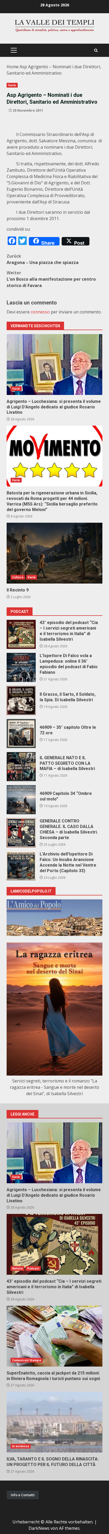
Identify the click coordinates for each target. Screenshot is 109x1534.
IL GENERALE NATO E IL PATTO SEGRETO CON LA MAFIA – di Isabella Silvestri (21, 766)
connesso (40, 312)
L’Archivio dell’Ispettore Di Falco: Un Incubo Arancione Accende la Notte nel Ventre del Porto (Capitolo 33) (21, 865)
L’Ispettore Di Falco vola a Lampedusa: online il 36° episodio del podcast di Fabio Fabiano (21, 667)
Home (13, 67)
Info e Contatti (23, 1494)
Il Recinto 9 (54, 553)
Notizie (17, 1268)
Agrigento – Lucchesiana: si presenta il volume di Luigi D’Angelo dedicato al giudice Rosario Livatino (54, 364)
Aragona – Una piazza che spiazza (43, 259)
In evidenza (20, 1446)
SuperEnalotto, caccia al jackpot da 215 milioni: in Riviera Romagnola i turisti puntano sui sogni (54, 1336)
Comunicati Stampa (26, 1360)
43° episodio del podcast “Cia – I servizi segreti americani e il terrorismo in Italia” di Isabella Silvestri (21, 634)
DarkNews (39, 1528)
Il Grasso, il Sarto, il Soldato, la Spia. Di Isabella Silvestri (21, 700)
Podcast (33, 1268)
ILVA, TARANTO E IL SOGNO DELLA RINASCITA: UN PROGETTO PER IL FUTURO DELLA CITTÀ (54, 1422)
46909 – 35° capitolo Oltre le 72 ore (21, 733)
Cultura (17, 577)
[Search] (96, 50)
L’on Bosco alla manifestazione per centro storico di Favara (51, 279)
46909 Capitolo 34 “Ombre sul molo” (21, 799)
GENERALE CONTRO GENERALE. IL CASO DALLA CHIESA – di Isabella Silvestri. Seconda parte (21, 832)
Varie (12, 85)
